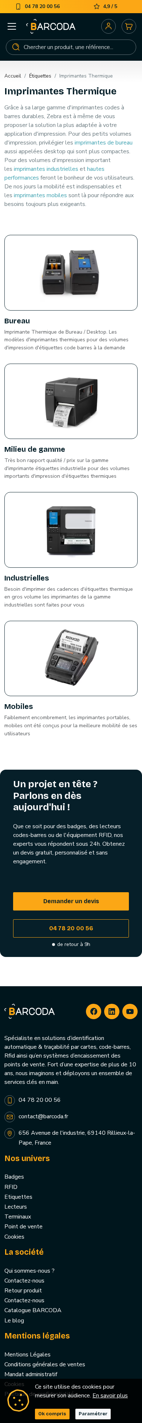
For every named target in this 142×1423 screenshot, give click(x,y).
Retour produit (23, 1291)
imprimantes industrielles (46, 169)
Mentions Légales (27, 1355)
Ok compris (52, 1414)
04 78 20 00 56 (71, 928)
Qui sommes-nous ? (29, 1271)
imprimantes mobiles (40, 195)
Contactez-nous (24, 1281)
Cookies (14, 1237)
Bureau (17, 320)
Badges (14, 1177)
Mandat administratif (30, 1374)
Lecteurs (15, 1207)
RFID (10, 1187)
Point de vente (23, 1227)
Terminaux (17, 1217)
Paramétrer (93, 1414)
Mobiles (18, 706)
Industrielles (26, 578)
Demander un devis (71, 901)
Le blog (14, 1321)
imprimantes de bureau (104, 143)
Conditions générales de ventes (44, 1364)
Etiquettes (18, 1197)
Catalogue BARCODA (33, 1310)
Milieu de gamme (34, 449)
